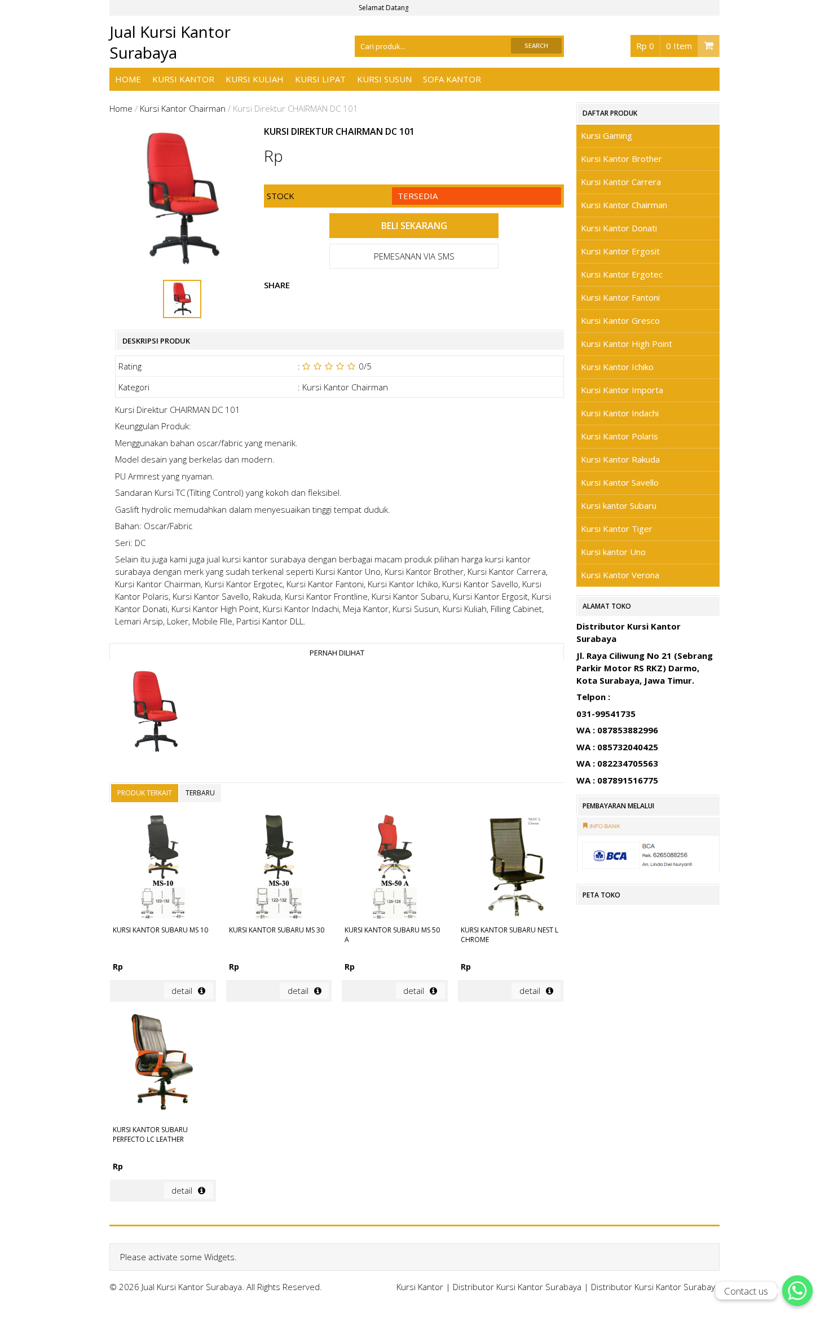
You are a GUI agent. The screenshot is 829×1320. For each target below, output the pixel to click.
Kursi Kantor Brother (621, 158)
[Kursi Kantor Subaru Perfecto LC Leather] (162, 1068)
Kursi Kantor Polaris (619, 436)
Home (128, 79)
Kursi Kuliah (255, 79)
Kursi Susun (384, 79)
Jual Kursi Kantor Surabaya (170, 42)
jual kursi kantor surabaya (256, 559)
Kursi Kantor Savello (620, 482)
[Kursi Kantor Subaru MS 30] (279, 868)
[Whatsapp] (797, 1290)
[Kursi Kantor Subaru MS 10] (162, 868)
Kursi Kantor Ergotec (622, 274)
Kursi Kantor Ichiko (617, 366)
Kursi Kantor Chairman (183, 108)
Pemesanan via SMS (414, 256)
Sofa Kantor (452, 79)
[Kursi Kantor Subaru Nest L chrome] (510, 868)
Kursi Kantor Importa (622, 389)
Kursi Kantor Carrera (621, 181)
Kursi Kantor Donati (619, 228)
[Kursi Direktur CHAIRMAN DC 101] (155, 713)
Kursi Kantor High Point (626, 343)
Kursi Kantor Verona (620, 574)
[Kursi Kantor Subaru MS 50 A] (394, 868)
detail (181, 990)
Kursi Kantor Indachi (620, 413)
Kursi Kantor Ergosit (620, 251)
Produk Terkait (144, 793)
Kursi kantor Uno (613, 551)
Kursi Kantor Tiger (616, 528)
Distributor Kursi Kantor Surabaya (517, 1286)
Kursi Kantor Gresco (620, 320)
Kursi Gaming (606, 135)
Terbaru (200, 793)
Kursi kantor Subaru (618, 505)
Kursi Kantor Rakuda (620, 459)
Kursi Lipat (320, 79)
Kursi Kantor (183, 79)
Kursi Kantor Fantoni (620, 297)
